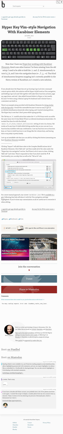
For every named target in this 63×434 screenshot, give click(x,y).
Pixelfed (15, 427)
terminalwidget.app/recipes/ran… (12, 400)
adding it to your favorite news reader (26, 335)
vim (22, 219)
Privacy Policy (46, 423)
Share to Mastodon (29, 289)
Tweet (29, 37)
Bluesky (17, 337)
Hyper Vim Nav (6, 142)
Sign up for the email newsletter (24, 333)
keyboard (14, 219)
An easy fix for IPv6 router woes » (44, 17)
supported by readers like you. (33, 340)
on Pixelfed (13, 349)
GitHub (34, 329)
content (20, 340)
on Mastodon (14, 357)
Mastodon (40, 329)
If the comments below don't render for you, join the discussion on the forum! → (22, 299)
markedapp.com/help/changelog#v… (12, 373)
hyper (6, 219)
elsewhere (49, 329)
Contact (30, 423)
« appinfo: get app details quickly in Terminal (13, 210)
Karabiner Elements (11, 140)
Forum (29, 427)
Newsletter (30, 425)
